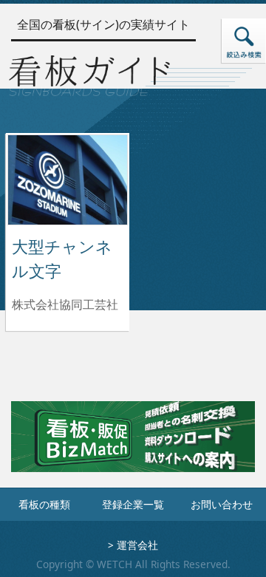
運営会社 (137, 545)
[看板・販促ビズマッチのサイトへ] (133, 447)
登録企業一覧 (133, 504)
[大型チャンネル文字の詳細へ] (67, 179)
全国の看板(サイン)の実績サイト (103, 24)
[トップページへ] (89, 73)
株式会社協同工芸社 (65, 304)
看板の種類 (44, 504)
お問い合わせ (222, 504)
